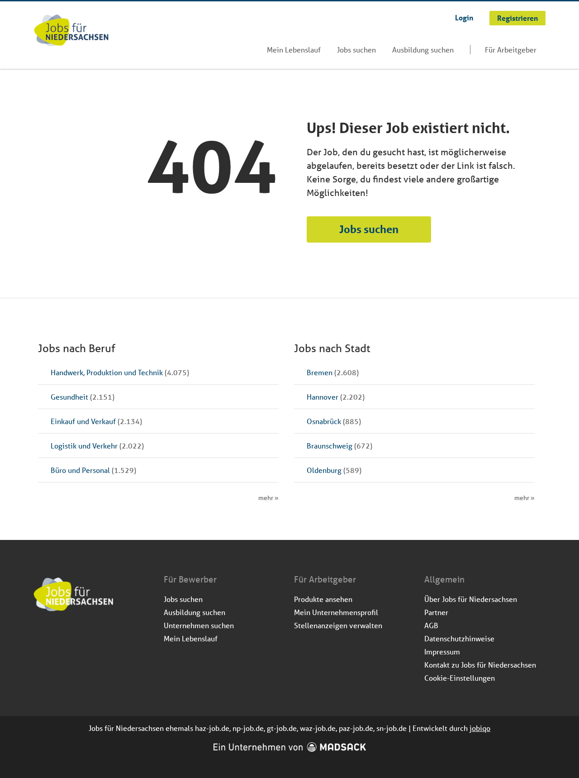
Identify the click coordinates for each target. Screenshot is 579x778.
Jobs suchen (356, 49)
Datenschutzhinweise (459, 638)
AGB (431, 625)
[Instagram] (56, 636)
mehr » (268, 498)
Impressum (442, 651)
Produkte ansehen (323, 599)
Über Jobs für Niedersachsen (470, 599)
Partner (436, 612)
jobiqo (480, 728)
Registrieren (517, 18)
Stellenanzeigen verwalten (338, 625)
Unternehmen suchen (199, 625)
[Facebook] (40, 636)
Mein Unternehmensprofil (336, 612)
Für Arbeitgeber (510, 49)
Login (464, 17)
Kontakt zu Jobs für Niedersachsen (480, 664)
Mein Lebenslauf (294, 49)
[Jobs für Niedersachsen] (71, 31)
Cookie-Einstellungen (459, 678)
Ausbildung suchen (423, 49)
